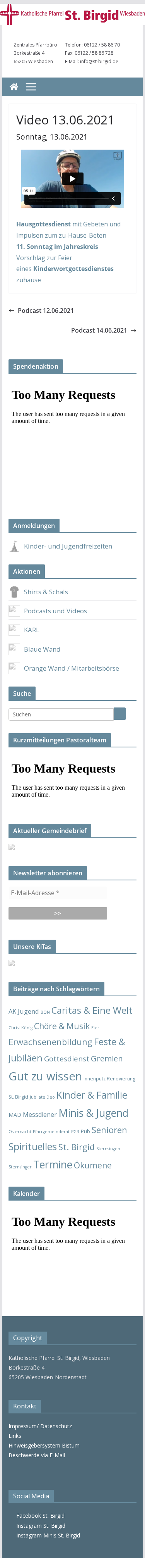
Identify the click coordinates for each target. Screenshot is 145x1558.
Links (15, 1435)
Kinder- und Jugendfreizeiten (68, 546)
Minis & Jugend (93, 1113)
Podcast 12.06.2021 (46, 310)
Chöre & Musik (62, 1026)
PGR (75, 1131)
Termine (52, 1164)
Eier (95, 1027)
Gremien (107, 1058)
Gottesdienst (66, 1058)
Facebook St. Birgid (39, 1515)
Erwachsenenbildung (50, 1041)
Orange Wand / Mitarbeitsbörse (71, 668)
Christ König (20, 1027)
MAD (15, 1114)
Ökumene (93, 1165)
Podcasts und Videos (55, 610)
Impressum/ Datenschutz (40, 1426)
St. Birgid (76, 1147)
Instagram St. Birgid (39, 1525)
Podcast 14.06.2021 (99, 330)
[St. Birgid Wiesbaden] (14, 87)
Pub (85, 1131)
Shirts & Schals (46, 591)
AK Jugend (24, 1011)
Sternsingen (108, 1148)
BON (45, 1012)
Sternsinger (20, 1167)
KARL (31, 629)
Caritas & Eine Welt (92, 1010)
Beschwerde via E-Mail (37, 1455)
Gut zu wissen (45, 1076)
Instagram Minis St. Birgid (46, 1535)
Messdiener (40, 1114)
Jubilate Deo (42, 1097)
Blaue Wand (42, 649)
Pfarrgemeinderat (51, 1131)
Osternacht (20, 1131)
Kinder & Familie (91, 1095)
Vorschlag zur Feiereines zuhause (65, 269)
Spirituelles (33, 1146)
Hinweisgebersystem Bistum (44, 1445)
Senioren (109, 1129)
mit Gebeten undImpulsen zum (68, 235)
